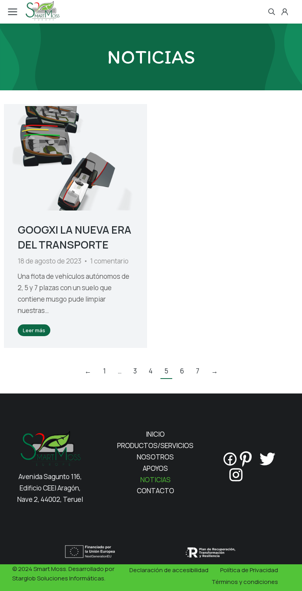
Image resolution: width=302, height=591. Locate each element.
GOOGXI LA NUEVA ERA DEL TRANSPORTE (74, 237)
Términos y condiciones (245, 582)
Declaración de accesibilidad (168, 570)
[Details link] (75, 158)
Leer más (34, 330)
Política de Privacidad (249, 570)
